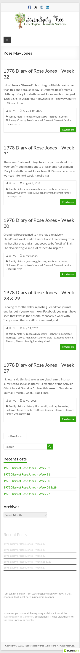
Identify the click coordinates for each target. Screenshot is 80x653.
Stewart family (62, 120)
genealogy (31, 116)
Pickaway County (15, 120)
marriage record (15, 337)
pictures (51, 337)
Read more (68, 129)
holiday (53, 406)
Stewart (48, 120)
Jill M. (12, 111)
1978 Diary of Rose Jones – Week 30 (27, 481)
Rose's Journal (35, 120)
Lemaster (66, 333)
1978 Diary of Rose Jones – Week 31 (27, 474)
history (42, 116)
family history (17, 116)
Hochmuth (53, 116)
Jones (64, 116)
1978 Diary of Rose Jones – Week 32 (27, 468)
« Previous (15, 436)
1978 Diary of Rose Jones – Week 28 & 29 (30, 487)
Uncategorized (14, 124)
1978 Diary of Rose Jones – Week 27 (27, 494)
